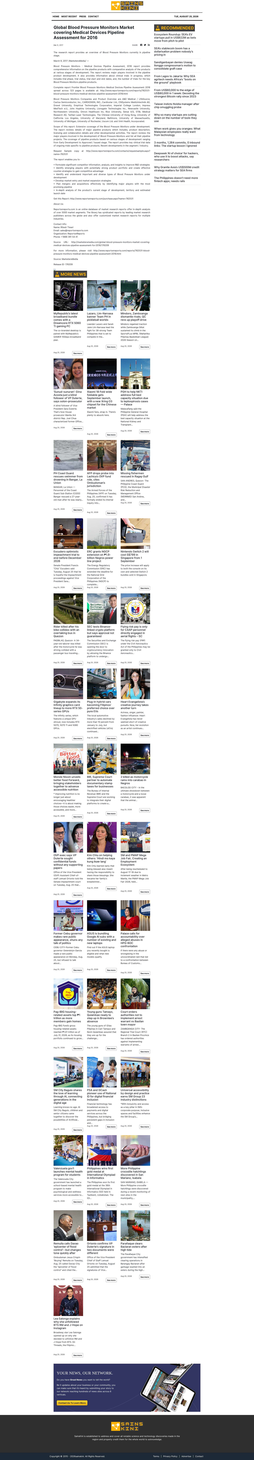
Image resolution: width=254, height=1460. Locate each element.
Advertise (186, 1456)
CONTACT (93, 16)
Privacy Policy (170, 1456)
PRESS (82, 16)
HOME (56, 16)
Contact (199, 1456)
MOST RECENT (69, 16)
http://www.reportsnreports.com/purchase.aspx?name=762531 (101, 198)
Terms (156, 1456)
